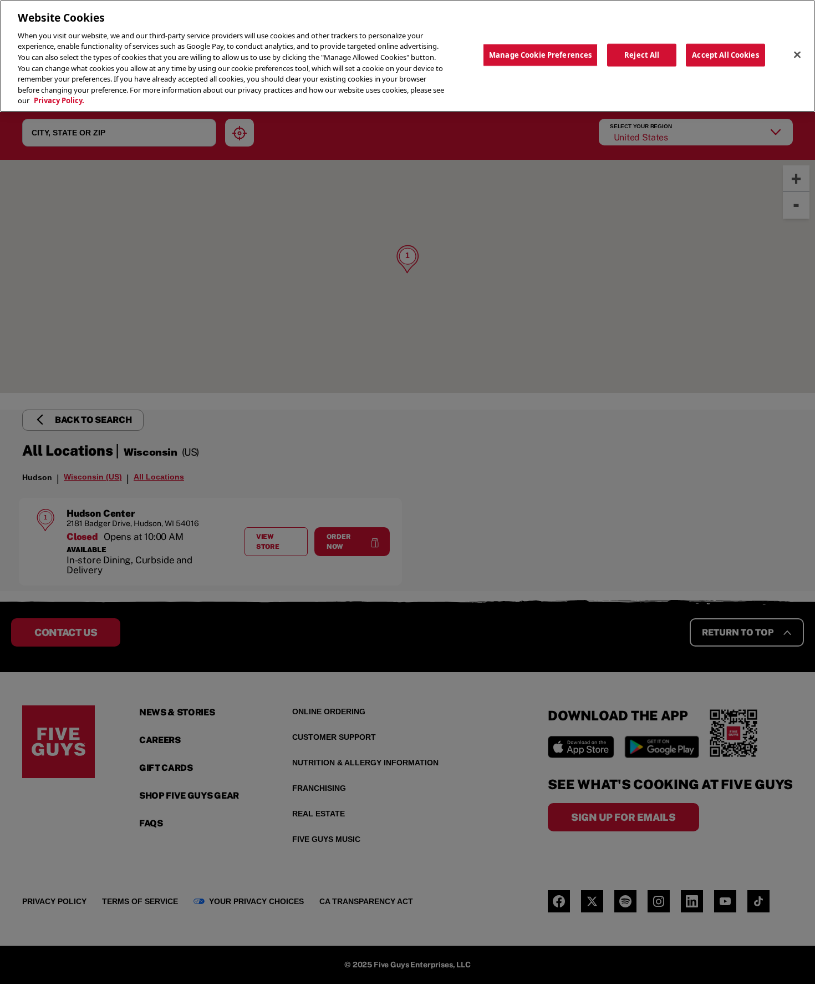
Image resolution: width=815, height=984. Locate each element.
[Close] (797, 54)
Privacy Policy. (59, 100)
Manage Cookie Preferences (540, 54)
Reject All (641, 54)
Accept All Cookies (725, 54)
